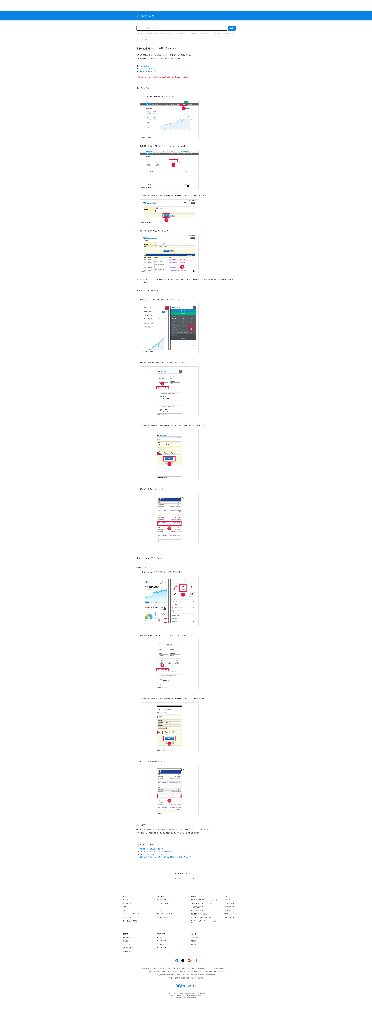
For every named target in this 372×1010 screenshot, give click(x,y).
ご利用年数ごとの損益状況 (199, 914)
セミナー (159, 907)
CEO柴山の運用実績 (197, 907)
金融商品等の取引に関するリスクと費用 (172, 969)
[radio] (177, 878)
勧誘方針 (182, 972)
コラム (159, 910)
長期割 (125, 910)
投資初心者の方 (161, 900)
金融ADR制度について (195, 972)
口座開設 (193, 941)
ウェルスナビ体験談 (163, 903)
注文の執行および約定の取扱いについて (199, 969)
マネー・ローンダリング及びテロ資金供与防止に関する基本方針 (197, 975)
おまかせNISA (127, 903)
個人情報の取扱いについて (222, 969)
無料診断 (193, 944)
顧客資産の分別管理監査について (214, 972)
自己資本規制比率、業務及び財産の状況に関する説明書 (186, 978)
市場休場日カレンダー (231, 914)
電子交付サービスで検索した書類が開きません (156, 851)
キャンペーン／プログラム (131, 914)
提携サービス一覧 (128, 917)
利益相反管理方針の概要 (169, 972)
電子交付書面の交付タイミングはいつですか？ (156, 854)
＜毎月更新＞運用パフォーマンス (201, 903)
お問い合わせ (228, 900)
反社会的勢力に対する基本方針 (165, 975)
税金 (153, 39)
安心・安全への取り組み (130, 921)
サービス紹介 (127, 900)
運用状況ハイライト (197, 910)
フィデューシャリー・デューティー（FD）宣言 (204, 921)
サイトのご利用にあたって (149, 969)
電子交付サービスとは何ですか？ (152, 849)
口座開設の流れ (229, 907)
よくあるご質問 (142, 39)
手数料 (125, 907)
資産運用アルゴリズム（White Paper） (203, 900)
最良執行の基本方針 (153, 972)
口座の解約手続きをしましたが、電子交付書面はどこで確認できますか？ (165, 857)
